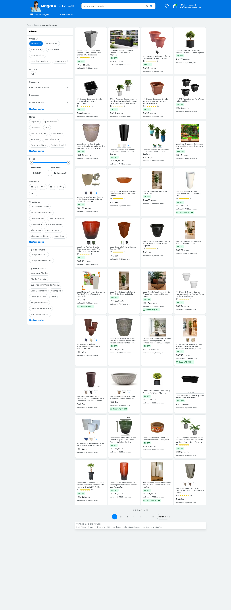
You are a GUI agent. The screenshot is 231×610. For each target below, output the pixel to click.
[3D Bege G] (185, 484)
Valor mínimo (36, 167)
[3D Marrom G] (190, 484)
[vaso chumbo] (188, 340)
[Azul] (155, 146)
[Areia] (119, 146)
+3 (129, 392)
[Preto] (157, 52)
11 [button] (153, 516)
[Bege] (91, 340)
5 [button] (140, 516)
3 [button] (127, 516)
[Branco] (124, 146)
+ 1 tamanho (190, 392)
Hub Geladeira (148, 527)
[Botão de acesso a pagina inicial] (43, 6)
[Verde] (160, 146)
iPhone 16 (101, 527)
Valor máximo (56, 167)
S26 (108, 527)
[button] (147, 6)
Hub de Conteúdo (119, 527)
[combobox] (118, 6)
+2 (129, 146)
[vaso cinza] (193, 340)
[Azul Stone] (86, 193)
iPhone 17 (92, 527)
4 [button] (133, 516)
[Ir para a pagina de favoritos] (166, 6)
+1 (96, 392)
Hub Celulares (134, 527)
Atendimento (66, 14)
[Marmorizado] (122, 243)
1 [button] (114, 516)
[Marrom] (91, 193)
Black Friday (81, 527)
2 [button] (121, 516)
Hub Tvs (158, 527)
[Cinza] (89, 243)
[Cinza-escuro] (124, 392)
